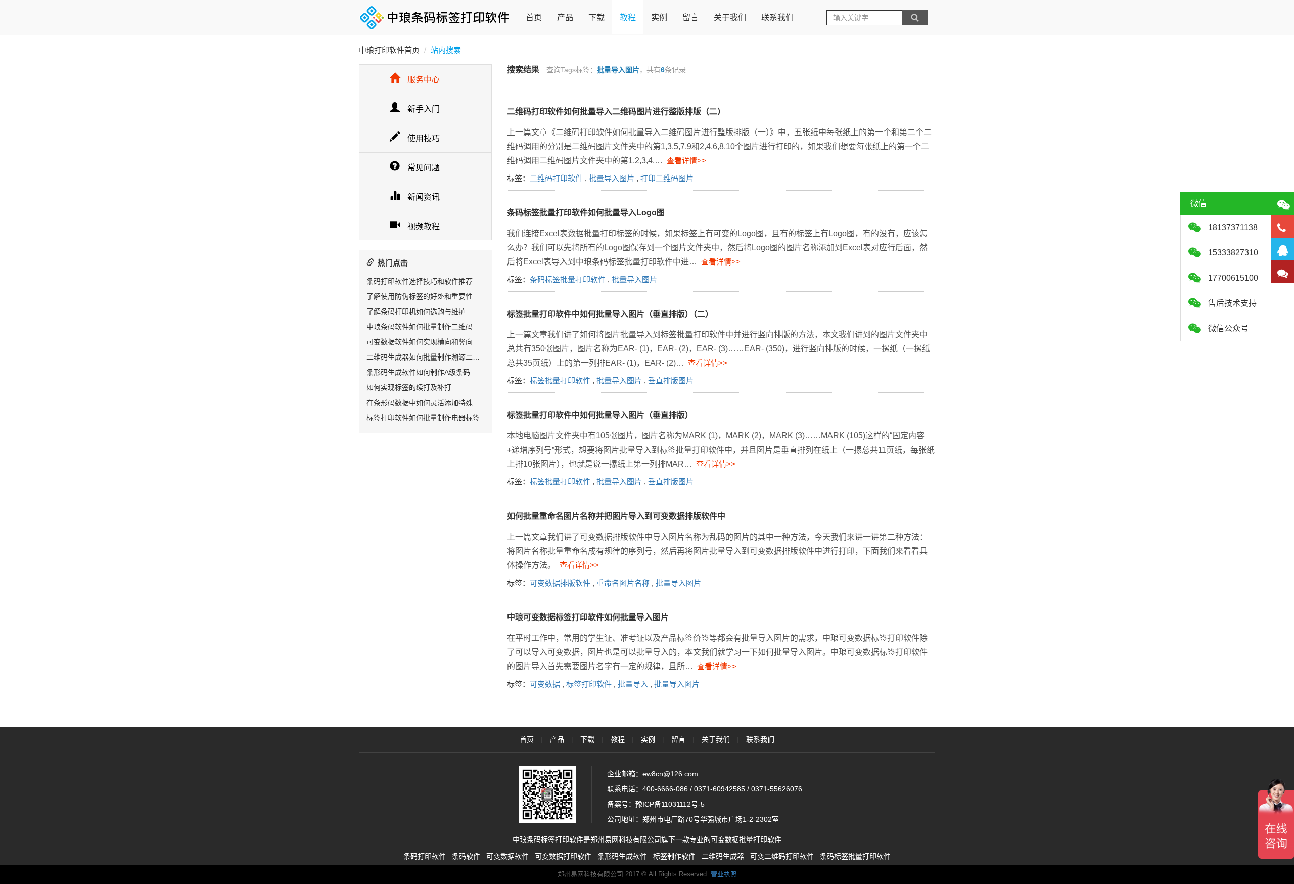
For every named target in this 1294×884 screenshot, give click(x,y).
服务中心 (423, 79)
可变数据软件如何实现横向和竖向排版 (426, 342)
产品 (565, 17)
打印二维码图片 (667, 178)
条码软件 (466, 856)
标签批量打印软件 (560, 380)
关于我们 (730, 17)
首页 (534, 17)
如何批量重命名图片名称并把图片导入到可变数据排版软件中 (616, 516)
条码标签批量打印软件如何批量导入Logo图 (586, 212)
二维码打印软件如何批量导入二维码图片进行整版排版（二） (616, 111)
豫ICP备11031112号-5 (670, 804)
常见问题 (423, 167)
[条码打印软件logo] (434, 17)
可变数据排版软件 (560, 583)
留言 (690, 17)
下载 (596, 17)
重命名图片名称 (623, 583)
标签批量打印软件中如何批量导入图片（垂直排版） (600, 415)
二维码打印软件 (556, 178)
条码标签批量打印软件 (568, 279)
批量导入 (633, 684)
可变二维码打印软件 (782, 856)
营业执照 (724, 874)
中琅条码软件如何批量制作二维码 (419, 327)
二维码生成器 (723, 856)
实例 (659, 17)
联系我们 (777, 17)
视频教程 (423, 226)
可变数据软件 (507, 856)
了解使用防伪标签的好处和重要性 (419, 296)
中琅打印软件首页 (389, 50)
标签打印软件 (589, 684)
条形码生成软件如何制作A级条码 (418, 372)
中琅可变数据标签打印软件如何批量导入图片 (588, 617)
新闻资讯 (423, 197)
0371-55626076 (776, 789)
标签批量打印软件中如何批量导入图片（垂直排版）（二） (610, 314)
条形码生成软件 (622, 856)
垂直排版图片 (671, 380)
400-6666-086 (665, 789)
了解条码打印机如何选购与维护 (416, 311)
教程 (628, 17)
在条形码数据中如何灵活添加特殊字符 (426, 403)
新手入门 (423, 109)
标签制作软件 (674, 856)
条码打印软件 (424, 856)
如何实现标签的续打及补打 (408, 387)
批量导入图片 (611, 178)
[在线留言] (1282, 271)
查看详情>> (684, 160)
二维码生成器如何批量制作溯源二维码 (426, 357)
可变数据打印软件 (563, 856)
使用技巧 (423, 138)
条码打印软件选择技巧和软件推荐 (419, 281)
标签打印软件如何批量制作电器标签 (423, 418)
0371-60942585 (719, 789)
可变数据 (545, 684)
